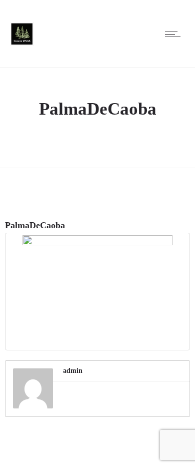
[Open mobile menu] (175, 34)
